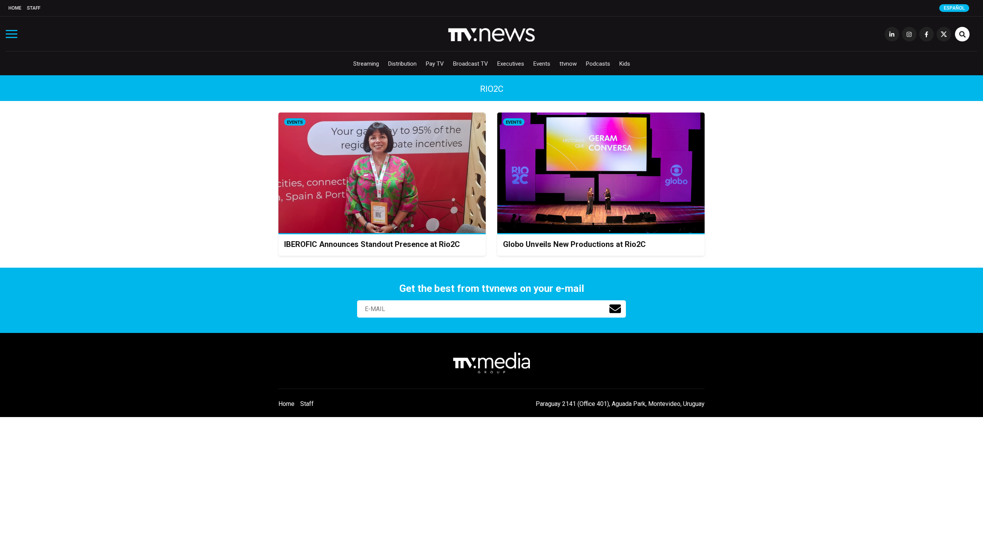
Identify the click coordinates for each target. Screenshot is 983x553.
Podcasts (598, 63)
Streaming (366, 63)
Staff (33, 8)
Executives (510, 63)
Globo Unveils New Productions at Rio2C (574, 244)
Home (15, 8)
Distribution (402, 63)
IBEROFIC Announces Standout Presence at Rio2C (372, 244)
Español (954, 8)
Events (541, 63)
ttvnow (568, 63)
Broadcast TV (470, 63)
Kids (624, 63)
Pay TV (435, 63)
